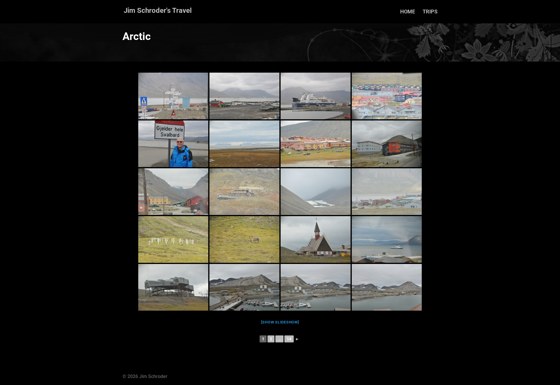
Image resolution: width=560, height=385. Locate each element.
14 (289, 339)
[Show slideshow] (280, 322)
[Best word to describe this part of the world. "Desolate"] (244, 143)
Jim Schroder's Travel (158, 10)
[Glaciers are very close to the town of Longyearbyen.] (316, 191)
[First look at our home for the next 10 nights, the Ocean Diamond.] (316, 96)
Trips (430, 12)
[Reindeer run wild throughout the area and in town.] (244, 239)
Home (407, 12)
